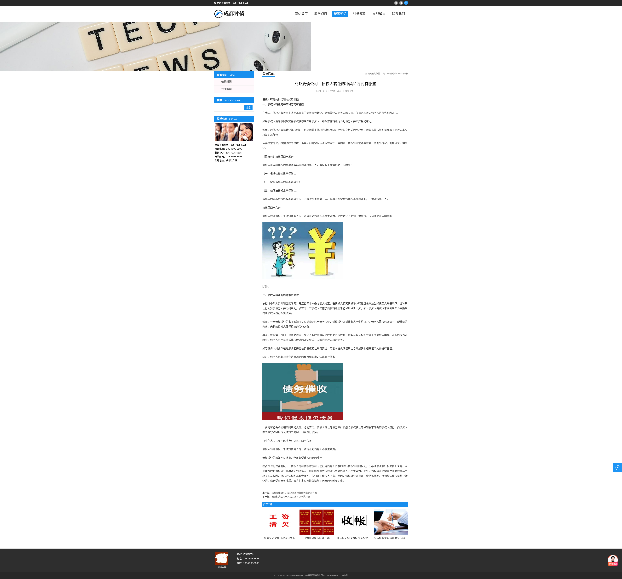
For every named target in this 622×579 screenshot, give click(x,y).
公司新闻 (404, 74)
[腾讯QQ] (396, 3)
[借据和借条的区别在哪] (316, 522)
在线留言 (379, 14)
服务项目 (320, 14)
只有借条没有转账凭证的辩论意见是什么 (397, 538)
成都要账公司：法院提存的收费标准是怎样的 (294, 492)
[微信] (401, 3)
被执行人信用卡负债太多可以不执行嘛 (290, 496)
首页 (384, 74)
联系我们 (398, 14)
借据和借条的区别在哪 (317, 538)
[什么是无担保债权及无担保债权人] (354, 522)
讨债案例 (359, 14)
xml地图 (344, 575)
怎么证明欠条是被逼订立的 (279, 538)
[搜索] (406, 3)
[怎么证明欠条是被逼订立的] (279, 522)
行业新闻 (226, 89)
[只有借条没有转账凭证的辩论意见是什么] (391, 522)
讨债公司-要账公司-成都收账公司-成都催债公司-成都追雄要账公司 (230, 14)
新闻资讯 (340, 14)
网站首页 (301, 14)
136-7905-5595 (240, 3)
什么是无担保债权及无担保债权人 (356, 538)
